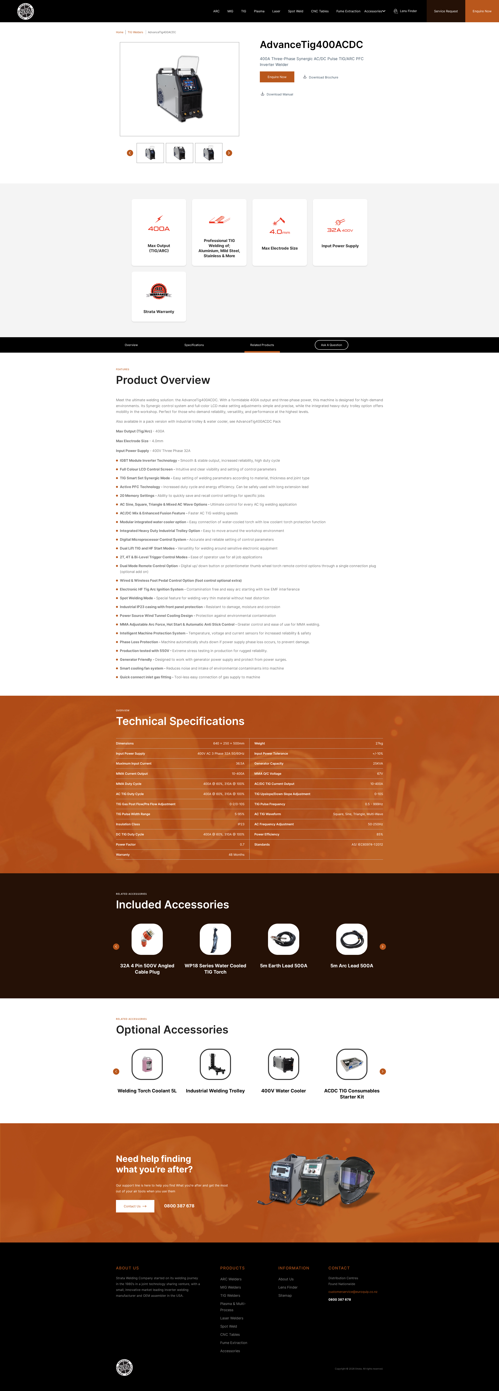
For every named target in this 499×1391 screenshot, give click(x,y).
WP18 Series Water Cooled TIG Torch (215, 969)
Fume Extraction (348, 11)
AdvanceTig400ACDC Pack (258, 421)
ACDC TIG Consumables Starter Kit (352, 1094)
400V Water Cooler (283, 1091)
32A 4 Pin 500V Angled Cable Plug (147, 969)
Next (229, 153)
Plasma (259, 11)
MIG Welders (230, 1287)
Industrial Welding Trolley (215, 1091)
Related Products (262, 345)
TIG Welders (230, 1295)
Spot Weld (295, 11)
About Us (286, 1279)
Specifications (194, 345)
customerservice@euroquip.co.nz (353, 1292)
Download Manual (279, 94)
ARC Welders (231, 1279)
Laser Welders (231, 1318)
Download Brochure (323, 77)
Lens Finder (408, 11)
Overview (131, 345)
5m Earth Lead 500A (283, 966)
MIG (230, 11)
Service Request (446, 11)
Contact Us (132, 1206)
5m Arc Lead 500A (351, 966)
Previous (130, 153)
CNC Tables (320, 11)
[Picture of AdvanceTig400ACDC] (179, 89)
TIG (243, 11)
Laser (276, 11)
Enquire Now (482, 11)
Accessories (230, 1351)
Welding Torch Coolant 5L (147, 1091)
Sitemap (285, 1295)
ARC (216, 11)
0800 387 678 (179, 1205)
